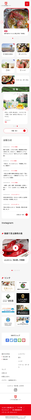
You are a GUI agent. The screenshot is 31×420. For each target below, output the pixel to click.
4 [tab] (16, 38)
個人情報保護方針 (17, 410)
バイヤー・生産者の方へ (9, 380)
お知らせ (4, 373)
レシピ (20, 361)
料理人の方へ (6, 377)
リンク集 (19, 407)
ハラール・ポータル (23, 366)
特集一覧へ (15, 131)
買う (19, 357)
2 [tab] (14, 38)
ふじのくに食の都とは (8, 407)
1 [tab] (12, 38)
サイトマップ (5, 410)
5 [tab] (18, 38)
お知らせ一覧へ (21, 214)
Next (29, 22)
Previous (2, 22)
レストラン (21, 354)
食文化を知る (6, 354)
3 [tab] (15, 38)
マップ (4, 369)
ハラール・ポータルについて (9, 412)
